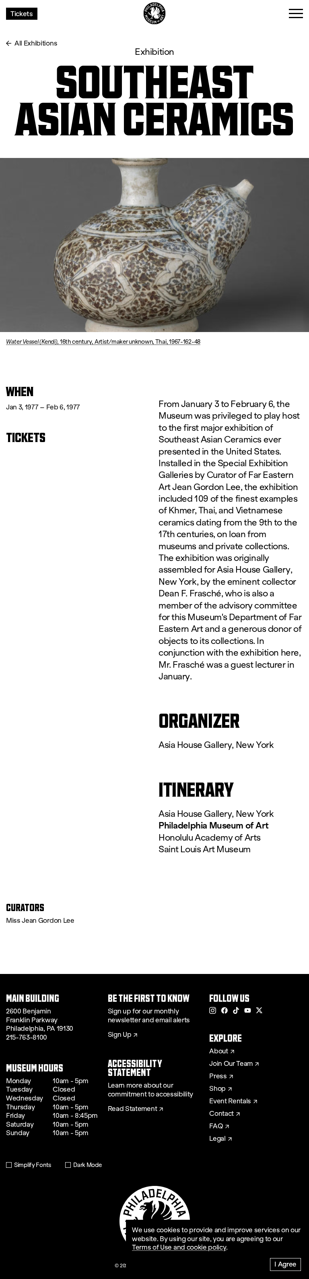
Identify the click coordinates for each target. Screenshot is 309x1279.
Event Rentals (230, 1101)
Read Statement (132, 1109)
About (218, 1051)
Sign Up (120, 1035)
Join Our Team (231, 1064)
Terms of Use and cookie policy (179, 1247)
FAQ (216, 1126)
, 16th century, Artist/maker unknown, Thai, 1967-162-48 (103, 341)
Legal (217, 1139)
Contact (221, 1114)
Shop (217, 1089)
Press (218, 1076)
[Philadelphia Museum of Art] (155, 13)
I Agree (285, 1264)
